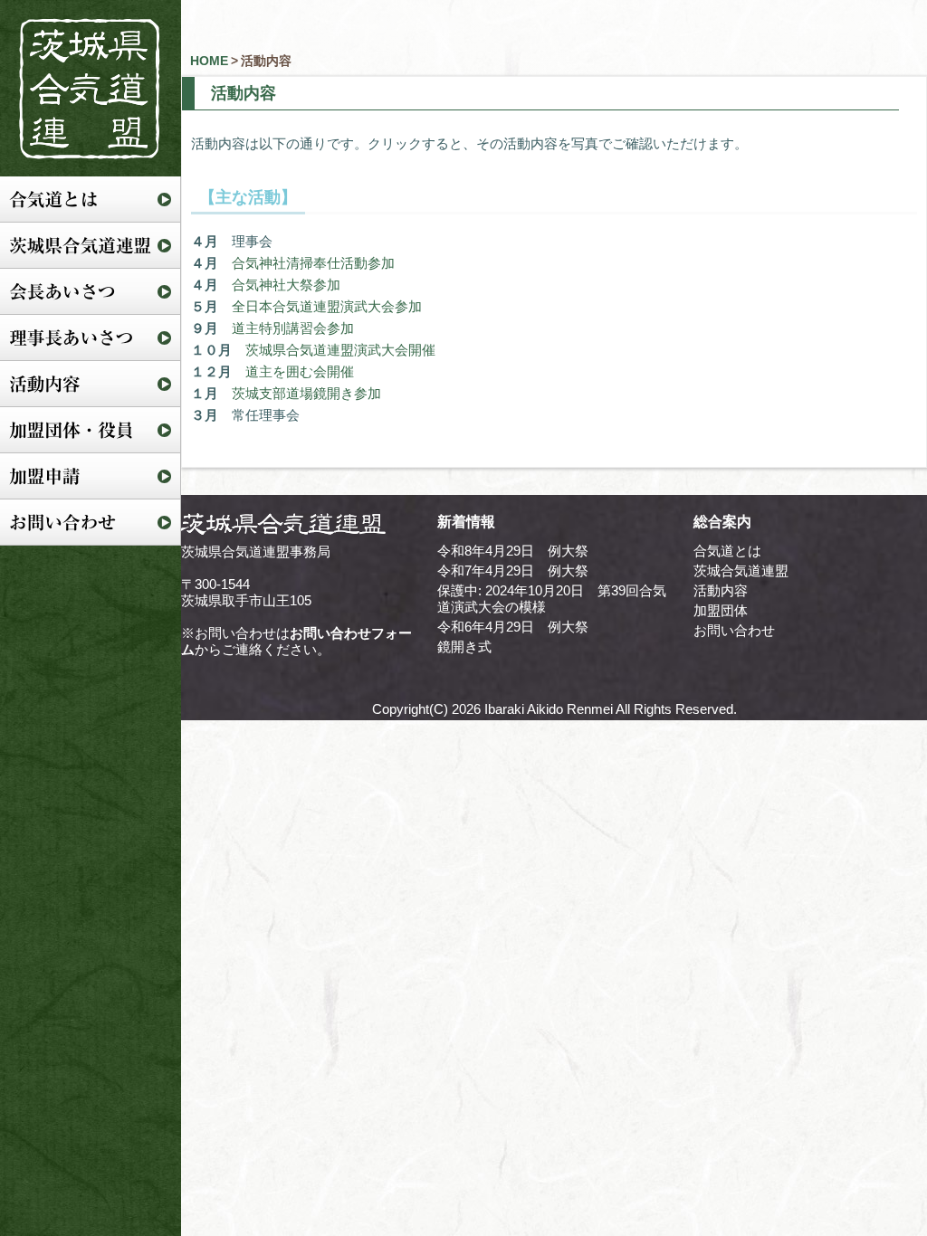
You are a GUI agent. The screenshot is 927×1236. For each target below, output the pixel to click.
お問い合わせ (734, 630)
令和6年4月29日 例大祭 (512, 626)
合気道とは (727, 550)
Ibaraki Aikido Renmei (548, 709)
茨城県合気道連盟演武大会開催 (340, 349)
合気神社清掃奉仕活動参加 (313, 263)
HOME (209, 60)
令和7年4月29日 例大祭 (512, 570)
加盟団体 (720, 610)
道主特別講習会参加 (293, 328)
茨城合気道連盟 (740, 570)
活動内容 (720, 590)
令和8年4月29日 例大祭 (512, 550)
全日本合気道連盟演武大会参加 (327, 306)
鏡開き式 (464, 646)
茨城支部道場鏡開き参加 (306, 393)
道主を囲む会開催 (299, 371)
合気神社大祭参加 (286, 284)
